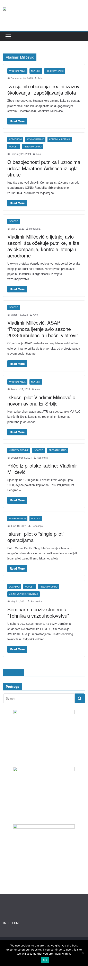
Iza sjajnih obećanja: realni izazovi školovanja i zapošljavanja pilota (43, 89)
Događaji (14, 586)
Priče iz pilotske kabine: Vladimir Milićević (42, 468)
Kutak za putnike (19, 450)
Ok (45, 960)
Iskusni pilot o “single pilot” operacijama (35, 536)
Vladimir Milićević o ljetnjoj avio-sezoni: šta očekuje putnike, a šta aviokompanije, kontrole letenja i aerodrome (43, 246)
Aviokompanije (17, 71)
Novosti (36, 71)
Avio (40, 78)
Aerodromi (15, 139)
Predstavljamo (55, 71)
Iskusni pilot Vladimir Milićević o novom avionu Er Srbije (41, 400)
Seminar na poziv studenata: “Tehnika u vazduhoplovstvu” (38, 612)
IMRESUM (13, 672)
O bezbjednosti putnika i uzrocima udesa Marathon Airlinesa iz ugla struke (43, 168)
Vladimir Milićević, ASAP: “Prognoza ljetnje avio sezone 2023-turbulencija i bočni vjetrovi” (42, 329)
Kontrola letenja (59, 139)
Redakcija (35, 228)
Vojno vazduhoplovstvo (23, 594)
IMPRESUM (11, 923)
